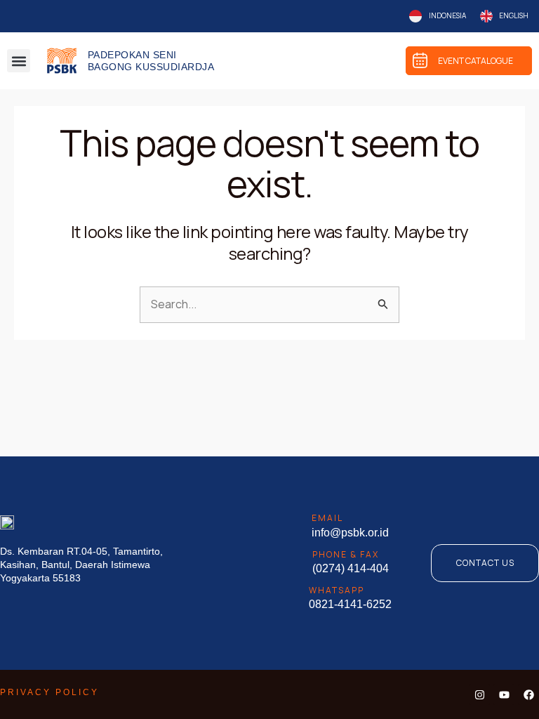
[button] (18, 60)
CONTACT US (485, 563)
